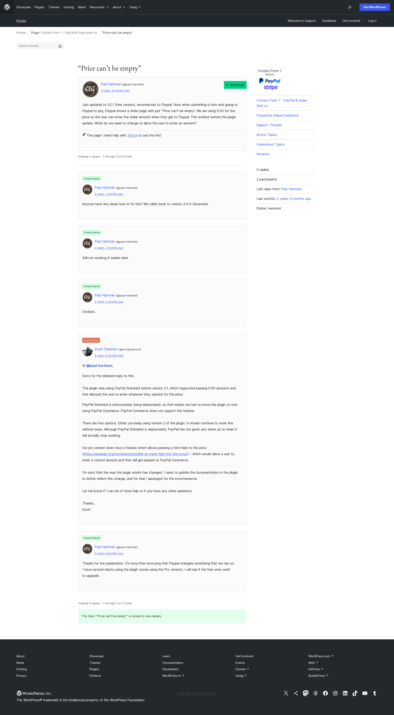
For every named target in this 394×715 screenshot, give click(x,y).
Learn (166, 656)
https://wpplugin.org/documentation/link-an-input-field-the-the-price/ (135, 454)
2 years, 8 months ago (115, 90)
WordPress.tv (173, 675)
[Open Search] (349, 7)
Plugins (94, 669)
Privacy (21, 675)
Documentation (173, 662)
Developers (171, 669)
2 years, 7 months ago (109, 194)
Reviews (263, 154)
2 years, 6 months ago (109, 301)
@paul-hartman (99, 365)
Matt (313, 662)
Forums (21, 20)
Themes (95, 662)
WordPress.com (321, 656)
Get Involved (244, 656)
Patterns (95, 675)
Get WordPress (374, 7)
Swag (241, 675)
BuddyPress (319, 675)
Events (240, 662)
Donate (242, 669)
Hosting (21, 669)
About (20, 656)
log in (133, 135)
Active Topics (267, 135)
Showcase (96, 656)
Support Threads (269, 125)
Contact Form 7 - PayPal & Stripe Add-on (69, 32)
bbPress (316, 669)
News (20, 662)
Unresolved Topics (271, 144)
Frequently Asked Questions (278, 115)
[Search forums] (60, 46)
